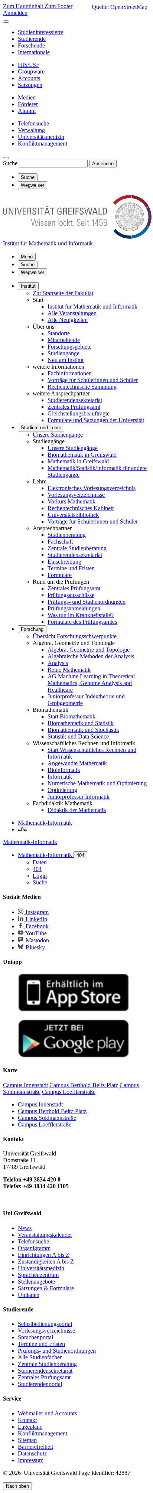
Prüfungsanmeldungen (74, 608)
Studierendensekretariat (75, 400)
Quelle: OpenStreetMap (119, 7)
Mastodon (36, 940)
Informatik (60, 776)
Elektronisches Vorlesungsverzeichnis (92, 488)
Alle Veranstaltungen (72, 313)
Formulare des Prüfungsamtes (82, 622)
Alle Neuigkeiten (68, 320)
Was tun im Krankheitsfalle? (81, 615)
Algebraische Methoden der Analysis (91, 656)
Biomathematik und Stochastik (83, 730)
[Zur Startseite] (77, 237)
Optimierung (62, 790)
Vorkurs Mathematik (71, 501)
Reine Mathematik (69, 669)
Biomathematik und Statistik (81, 723)
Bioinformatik (64, 770)
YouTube (35, 933)
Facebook (36, 926)
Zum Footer (58, 6)
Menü (27, 257)
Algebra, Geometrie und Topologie (89, 649)
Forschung (32, 629)
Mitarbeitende (64, 340)
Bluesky (34, 947)
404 (80, 855)
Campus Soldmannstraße (47, 1118)
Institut (28, 286)
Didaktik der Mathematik (77, 810)
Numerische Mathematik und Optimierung (97, 783)
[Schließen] (6, 21)
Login (40, 876)
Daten (40, 862)
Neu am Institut (66, 360)
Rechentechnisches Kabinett (81, 508)
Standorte (59, 333)
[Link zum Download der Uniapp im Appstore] (73, 1010)
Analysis (58, 663)
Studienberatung (67, 535)
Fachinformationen (70, 373)
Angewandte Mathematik (77, 763)
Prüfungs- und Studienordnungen (87, 602)
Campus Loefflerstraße (44, 1124)
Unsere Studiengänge (58, 434)
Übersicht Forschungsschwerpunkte (75, 636)
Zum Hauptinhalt (24, 6)
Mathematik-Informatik (30, 842)
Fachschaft (60, 541)
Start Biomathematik (71, 716)
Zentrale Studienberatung (77, 548)
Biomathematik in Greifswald (82, 455)
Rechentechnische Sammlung (82, 387)
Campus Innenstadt (40, 1104)
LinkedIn (35, 919)
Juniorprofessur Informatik (79, 796)
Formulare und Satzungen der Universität (96, 420)
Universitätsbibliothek (73, 515)
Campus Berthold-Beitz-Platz (52, 1111)
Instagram (36, 912)
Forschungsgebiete (69, 346)
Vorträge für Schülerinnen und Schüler (93, 380)
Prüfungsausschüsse (71, 595)
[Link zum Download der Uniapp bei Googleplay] (73, 1056)
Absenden (103, 163)
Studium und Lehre (41, 427)
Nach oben (17, 1486)
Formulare (60, 575)
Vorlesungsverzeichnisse (76, 495)
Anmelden (15, 13)
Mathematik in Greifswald (78, 461)
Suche (10, 163)
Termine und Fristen (71, 568)
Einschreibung (64, 561)
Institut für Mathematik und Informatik (92, 306)
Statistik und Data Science (78, 736)
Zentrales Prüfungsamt (74, 407)
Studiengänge (63, 353)
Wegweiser (32, 272)
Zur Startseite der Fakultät (63, 293)
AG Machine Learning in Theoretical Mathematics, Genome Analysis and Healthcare (91, 683)
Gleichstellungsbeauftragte (79, 413)
